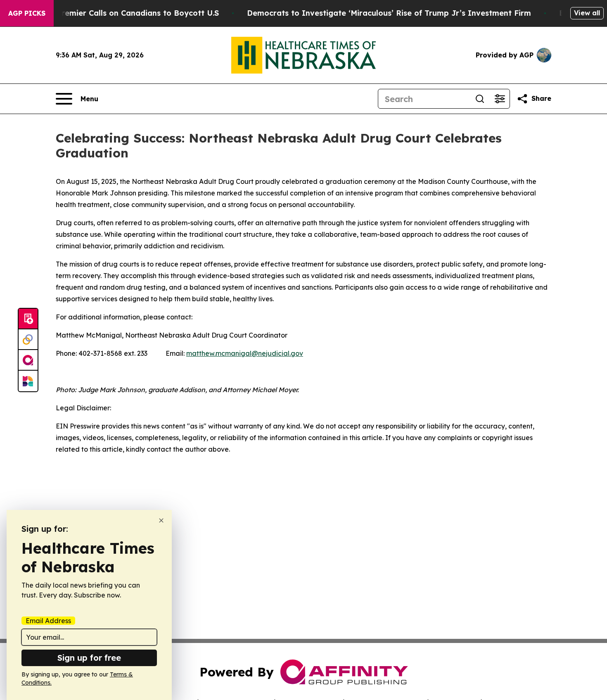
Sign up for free (89, 657)
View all (587, 13)
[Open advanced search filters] (500, 98)
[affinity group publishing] (28, 360)
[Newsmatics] (28, 381)
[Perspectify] (28, 339)
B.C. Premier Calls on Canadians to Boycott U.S (129, 13)
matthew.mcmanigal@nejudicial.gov (244, 353)
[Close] (161, 520)
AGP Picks (26, 13)
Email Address (48, 621)
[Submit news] (28, 319)
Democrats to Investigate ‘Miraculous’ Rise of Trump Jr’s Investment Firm (389, 13)
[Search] (480, 98)
